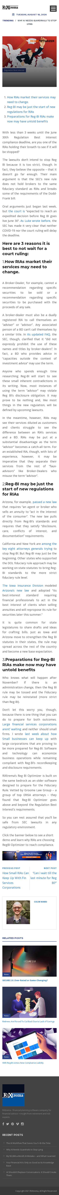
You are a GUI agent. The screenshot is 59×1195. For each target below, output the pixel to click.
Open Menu (53, 9)
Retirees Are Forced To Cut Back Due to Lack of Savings (28, 1021)
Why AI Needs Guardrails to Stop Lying (24, 1149)
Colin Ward (40, 901)
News (6, 974)
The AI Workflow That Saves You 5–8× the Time (28, 1143)
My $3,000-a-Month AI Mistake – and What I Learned (30, 1156)
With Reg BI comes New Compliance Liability (23, 1062)
